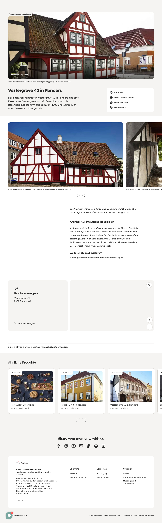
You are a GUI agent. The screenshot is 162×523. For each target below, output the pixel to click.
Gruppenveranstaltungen (134, 477)
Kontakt (73, 474)
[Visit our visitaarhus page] (58, 446)
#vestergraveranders (80, 257)
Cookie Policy (95, 515)
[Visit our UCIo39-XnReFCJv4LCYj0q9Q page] (73, 446)
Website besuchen (123, 97)
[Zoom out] (150, 327)
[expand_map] (149, 285)
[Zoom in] (150, 320)
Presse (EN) (101, 474)
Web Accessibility (112, 515)
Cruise (126, 474)
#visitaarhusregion (113, 257)
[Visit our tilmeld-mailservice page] (81, 446)
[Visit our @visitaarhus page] (88, 446)
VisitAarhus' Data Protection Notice (138, 515)
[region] (112, 305)
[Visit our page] (66, 446)
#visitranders (97, 257)
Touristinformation (78, 477)
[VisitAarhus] (24, 462)
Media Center (102, 477)
